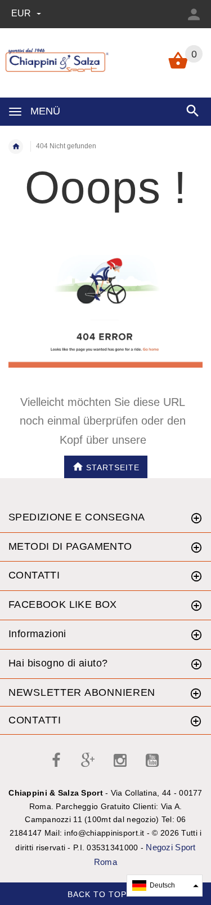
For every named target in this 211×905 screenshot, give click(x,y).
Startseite (113, 466)
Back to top (98, 893)
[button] (165, 886)
